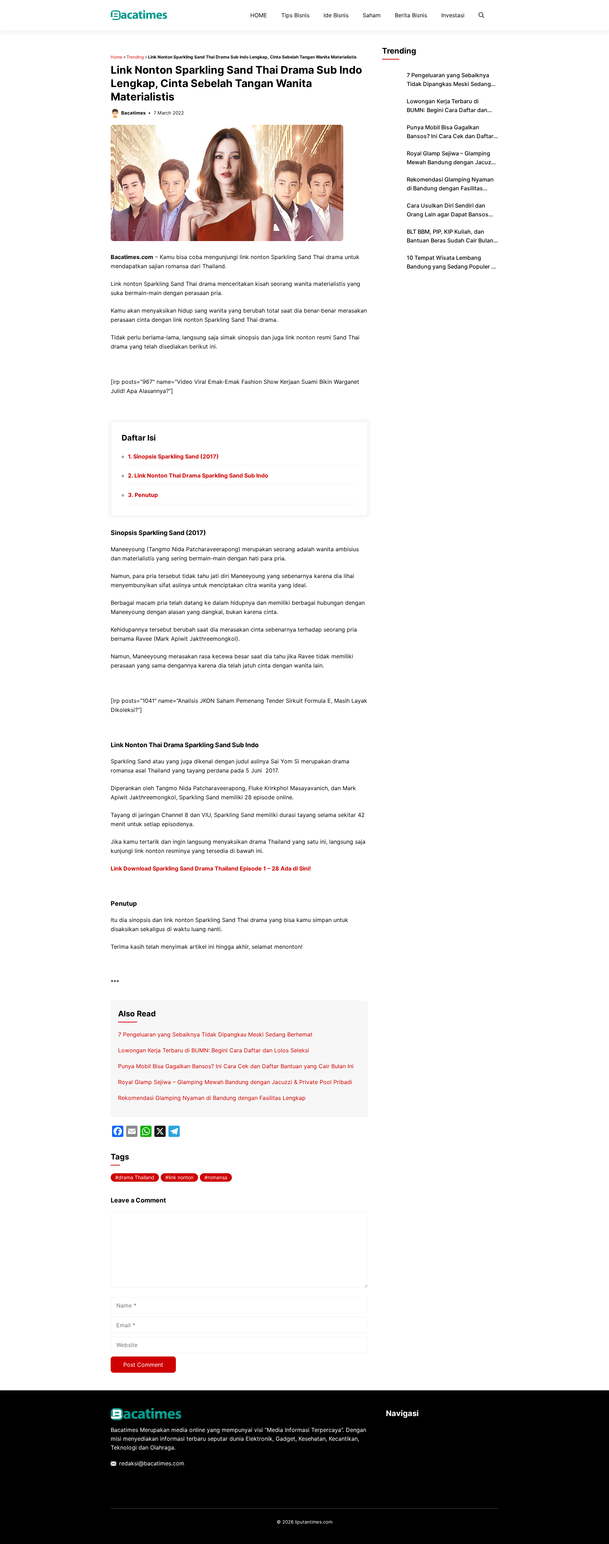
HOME (258, 15)
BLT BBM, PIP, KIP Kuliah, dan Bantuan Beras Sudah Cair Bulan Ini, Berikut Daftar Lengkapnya (450, 240)
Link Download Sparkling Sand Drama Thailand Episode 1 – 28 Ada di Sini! (211, 868)
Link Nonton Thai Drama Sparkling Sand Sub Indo (201, 475)
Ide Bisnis (336, 15)
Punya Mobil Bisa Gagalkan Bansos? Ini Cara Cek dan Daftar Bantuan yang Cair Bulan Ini (235, 1066)
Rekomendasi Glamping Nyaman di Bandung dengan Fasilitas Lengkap (212, 1097)
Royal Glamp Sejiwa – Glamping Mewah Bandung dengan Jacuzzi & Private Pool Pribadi (235, 1081)
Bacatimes (133, 113)
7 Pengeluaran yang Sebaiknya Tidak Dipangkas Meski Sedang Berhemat (215, 1034)
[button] (481, 15)
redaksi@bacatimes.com (151, 1463)
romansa (217, 1177)
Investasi (453, 15)
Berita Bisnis (411, 15)
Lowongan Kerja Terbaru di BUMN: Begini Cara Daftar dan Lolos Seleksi (213, 1050)
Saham (372, 15)
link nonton (180, 1177)
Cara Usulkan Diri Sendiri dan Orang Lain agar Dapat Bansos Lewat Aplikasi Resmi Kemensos (450, 214)
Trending (135, 57)
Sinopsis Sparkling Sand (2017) (176, 456)
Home (116, 57)
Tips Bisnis (295, 15)
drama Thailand (136, 1177)
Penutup (146, 494)
